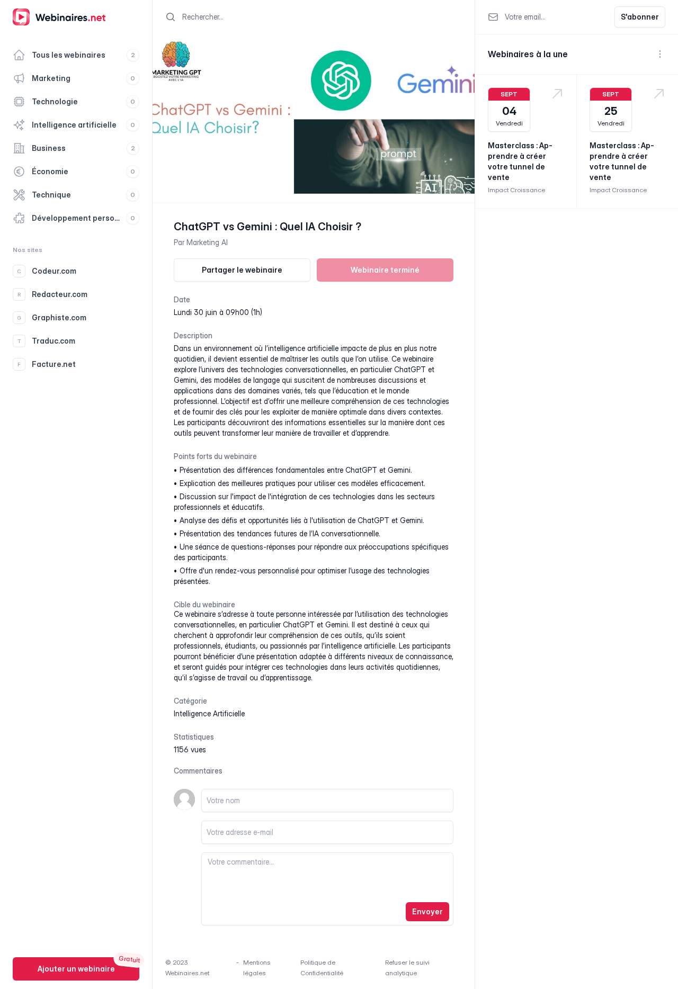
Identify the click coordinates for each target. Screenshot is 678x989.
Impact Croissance (516, 190)
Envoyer (427, 911)
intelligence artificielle (209, 713)
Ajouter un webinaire (76, 968)
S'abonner (640, 16)
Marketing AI (207, 242)
